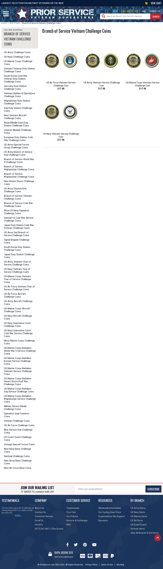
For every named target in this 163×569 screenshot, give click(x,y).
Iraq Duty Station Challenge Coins (18, 109)
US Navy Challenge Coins (17, 56)
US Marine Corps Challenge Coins (18, 63)
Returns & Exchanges (77, 520)
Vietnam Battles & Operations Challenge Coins (19, 95)
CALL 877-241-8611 (130, 11)
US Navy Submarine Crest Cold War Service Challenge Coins (18, 333)
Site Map (120, 565)
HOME (115, 11)
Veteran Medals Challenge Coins (17, 131)
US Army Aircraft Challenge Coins (18, 303)
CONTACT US (154, 11)
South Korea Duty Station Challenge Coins (17, 248)
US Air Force (137, 520)
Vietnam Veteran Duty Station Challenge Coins (19, 70)
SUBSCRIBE (153, 489)
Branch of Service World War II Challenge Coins (19, 161)
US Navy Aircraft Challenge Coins (18, 317)
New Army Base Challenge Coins (18, 462)
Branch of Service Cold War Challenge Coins (18, 204)
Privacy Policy (91, 565)
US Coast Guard (138, 524)
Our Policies (72, 516)
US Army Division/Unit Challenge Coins (15, 190)
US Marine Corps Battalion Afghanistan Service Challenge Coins (20, 399)
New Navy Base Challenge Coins (17, 450)
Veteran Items (138, 528)
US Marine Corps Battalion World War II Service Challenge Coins (20, 351)
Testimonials (72, 508)
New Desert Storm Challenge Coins (19, 183)
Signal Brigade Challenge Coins (16, 241)
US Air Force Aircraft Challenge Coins (15, 295)
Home (4, 23)
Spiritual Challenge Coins (17, 456)
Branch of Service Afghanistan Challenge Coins (19, 168)
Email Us (39, 520)
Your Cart (71, 512)
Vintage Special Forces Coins (19, 444)
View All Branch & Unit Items (145, 533)
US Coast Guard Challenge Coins (18, 438)
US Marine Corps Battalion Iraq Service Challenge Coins (19, 390)
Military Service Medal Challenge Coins (15, 408)
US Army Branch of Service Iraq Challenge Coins (18, 153)
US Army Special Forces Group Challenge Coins (16, 146)
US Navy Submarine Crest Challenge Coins (17, 324)
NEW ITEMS (15, 23)
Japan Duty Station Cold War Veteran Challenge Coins (19, 226)
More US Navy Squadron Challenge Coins (16, 212)
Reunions (103, 520)
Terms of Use (107, 565)
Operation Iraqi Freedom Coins (16, 415)
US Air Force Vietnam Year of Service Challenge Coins (19, 288)
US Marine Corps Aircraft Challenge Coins (17, 310)
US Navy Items (138, 512)
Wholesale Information (109, 508)
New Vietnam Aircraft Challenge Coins (15, 117)
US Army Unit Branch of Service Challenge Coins (16, 234)
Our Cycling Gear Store (109, 512)
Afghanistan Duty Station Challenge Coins (17, 102)
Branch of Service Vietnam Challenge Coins (18, 197)
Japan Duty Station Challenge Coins (19, 256)
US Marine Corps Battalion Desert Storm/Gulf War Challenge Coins (17, 381)
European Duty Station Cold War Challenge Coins (18, 139)
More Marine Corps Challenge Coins (19, 342)
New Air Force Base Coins (17, 468)
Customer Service (44, 516)
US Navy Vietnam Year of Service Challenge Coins (17, 270)
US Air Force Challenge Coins (19, 425)
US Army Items (138, 508)
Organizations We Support (111, 516)
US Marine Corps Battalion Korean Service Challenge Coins (17, 361)
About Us (39, 508)
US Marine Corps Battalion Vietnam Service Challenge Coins (18, 371)
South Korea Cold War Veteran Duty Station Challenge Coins (15, 78)
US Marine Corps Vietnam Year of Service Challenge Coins (17, 279)
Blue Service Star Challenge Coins (18, 431)
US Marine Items (139, 516)
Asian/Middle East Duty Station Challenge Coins (16, 124)
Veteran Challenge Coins (17, 420)
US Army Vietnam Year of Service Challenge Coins (17, 263)
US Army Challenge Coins (17, 52)
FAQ (143, 11)
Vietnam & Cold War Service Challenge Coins (18, 219)
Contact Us (40, 512)
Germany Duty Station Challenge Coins (15, 87)
